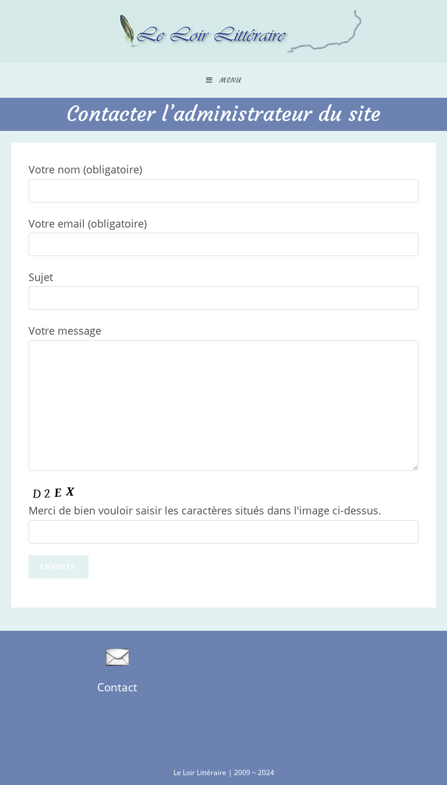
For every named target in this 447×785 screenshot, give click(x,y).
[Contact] (117, 657)
